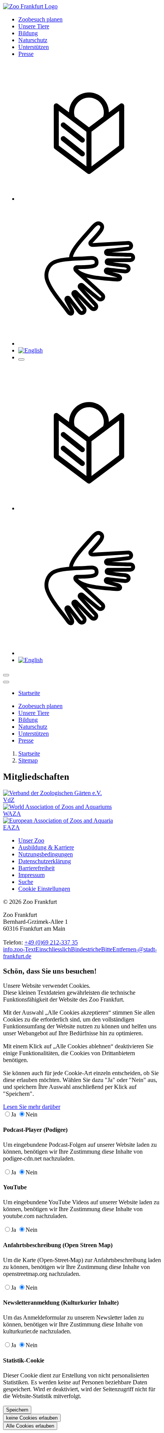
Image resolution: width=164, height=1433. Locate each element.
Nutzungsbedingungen (45, 854)
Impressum (31, 875)
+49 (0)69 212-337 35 (51, 942)
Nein (31, 1114)
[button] (30, 350)
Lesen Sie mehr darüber (31, 1106)
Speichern (17, 1410)
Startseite (29, 753)
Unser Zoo (31, 840)
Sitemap (28, 760)
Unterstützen (33, 47)
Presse (26, 54)
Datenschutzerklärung (44, 861)
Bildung (28, 33)
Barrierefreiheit (36, 868)
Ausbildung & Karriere (46, 847)
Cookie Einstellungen (44, 888)
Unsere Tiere (33, 26)
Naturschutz (32, 40)
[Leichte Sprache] (89, 198)
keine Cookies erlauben (32, 1418)
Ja (13, 1114)
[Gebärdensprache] (89, 343)
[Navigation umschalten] (6, 675)
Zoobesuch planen (40, 19)
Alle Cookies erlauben (30, 1426)
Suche (25, 882)
